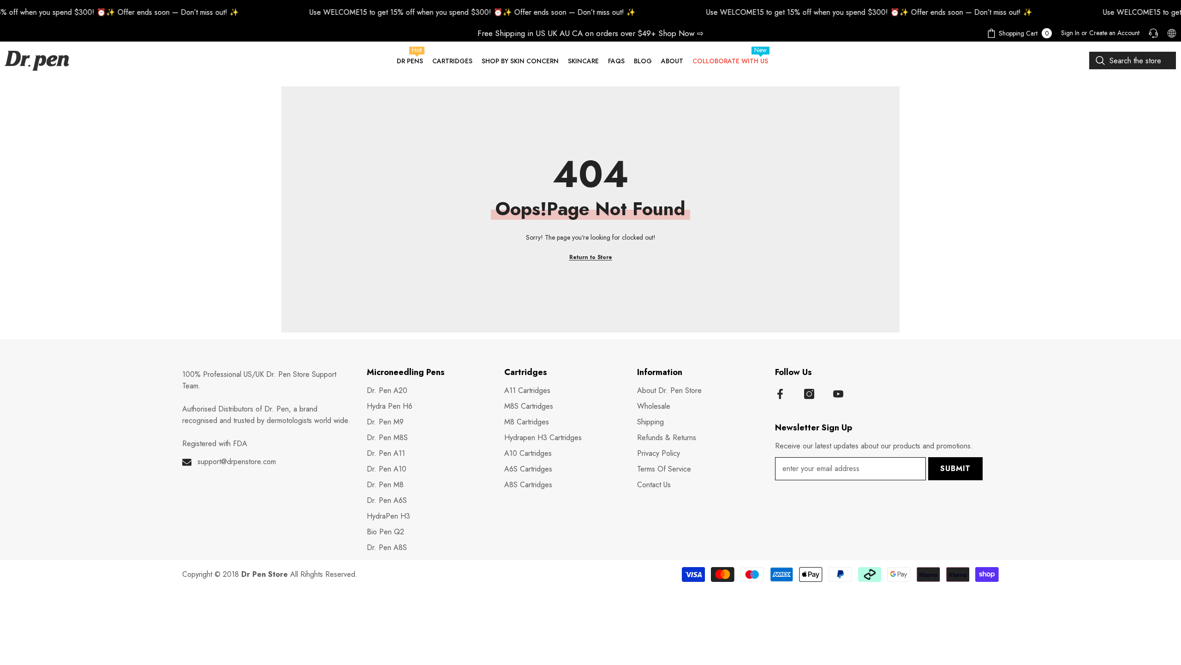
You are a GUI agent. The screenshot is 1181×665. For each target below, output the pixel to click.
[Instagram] (809, 394)
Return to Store (590, 257)
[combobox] (1132, 60)
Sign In (1070, 32)
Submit (955, 468)
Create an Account (1114, 32)
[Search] (1132, 60)
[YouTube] (838, 394)
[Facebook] (780, 394)
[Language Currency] (1171, 33)
